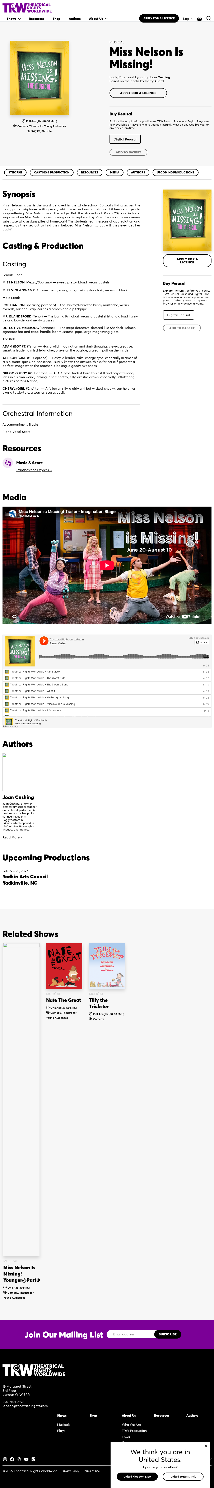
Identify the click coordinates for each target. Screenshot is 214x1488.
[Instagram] (5, 1459)
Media (114, 172)
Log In (187, 18)
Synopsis (15, 172)
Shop (93, 1415)
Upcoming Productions (175, 172)
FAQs (126, 1437)
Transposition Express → (34, 470)
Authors (138, 172)
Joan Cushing (159, 77)
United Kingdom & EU (137, 1476)
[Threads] (19, 1459)
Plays (61, 1431)
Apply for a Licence (138, 93)
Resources (89, 172)
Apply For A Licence (159, 18)
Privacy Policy (70, 1471)
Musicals (63, 1424)
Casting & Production (51, 172)
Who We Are (131, 1424)
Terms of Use (91, 1471)
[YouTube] (26, 1459)
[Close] (206, 1446)
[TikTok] (33, 1459)
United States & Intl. (183, 1476)
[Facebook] (12, 1459)
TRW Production (134, 1431)
